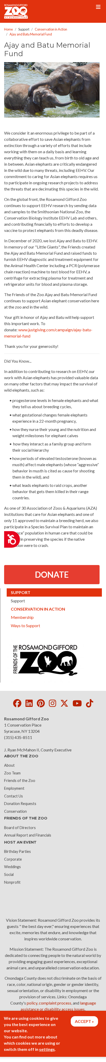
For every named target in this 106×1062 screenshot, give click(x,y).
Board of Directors (20, 827)
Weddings (12, 867)
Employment (14, 788)
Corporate (13, 859)
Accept (83, 1021)
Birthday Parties (17, 851)
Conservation (15, 811)
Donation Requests (20, 803)
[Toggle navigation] (98, 7)
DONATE (52, 574)
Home (8, 29)
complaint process (55, 1002)
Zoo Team (12, 773)
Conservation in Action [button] (48, 608)
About (9, 765)
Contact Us (13, 796)
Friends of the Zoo (19, 780)
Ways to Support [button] (25, 625)
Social (9, 874)
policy (32, 1002)
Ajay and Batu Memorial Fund (31, 34)
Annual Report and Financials (27, 835)
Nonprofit (12, 882)
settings (47, 1049)
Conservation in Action (51, 29)
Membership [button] (22, 617)
